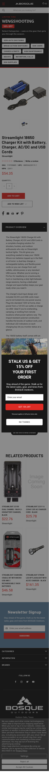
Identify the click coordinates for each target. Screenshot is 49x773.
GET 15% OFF (24, 407)
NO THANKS (24, 422)
